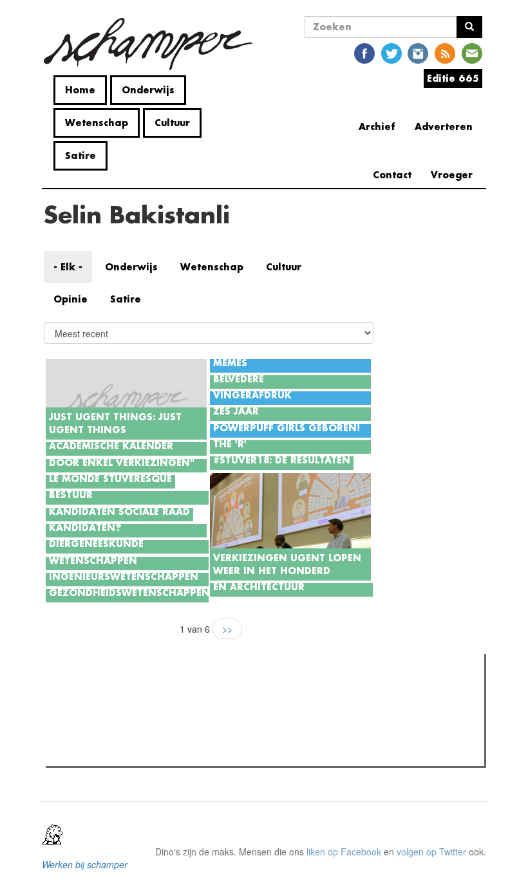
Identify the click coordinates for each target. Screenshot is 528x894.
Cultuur (172, 122)
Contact (392, 175)
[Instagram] (418, 52)
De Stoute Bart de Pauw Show (132, 752)
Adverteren (444, 126)
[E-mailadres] (472, 52)
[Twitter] (391, 52)
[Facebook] (364, 52)
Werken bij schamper (84, 864)
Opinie (70, 299)
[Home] (153, 44)
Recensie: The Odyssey (119, 718)
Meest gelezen (90, 692)
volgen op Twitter (431, 851)
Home (80, 90)
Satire (80, 155)
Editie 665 (453, 78)
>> (227, 628)
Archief (377, 126)
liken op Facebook (343, 851)
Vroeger (452, 175)
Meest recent (161, 692)
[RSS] (445, 52)
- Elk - (67, 267)
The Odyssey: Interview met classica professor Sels (175, 735)
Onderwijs (148, 90)
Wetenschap (96, 122)
